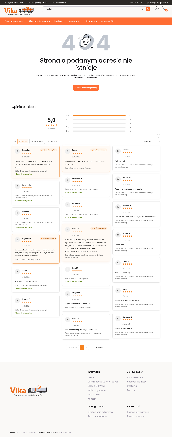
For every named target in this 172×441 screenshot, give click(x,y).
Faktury (131, 390)
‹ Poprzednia (72, 347)
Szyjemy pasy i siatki (15, 3)
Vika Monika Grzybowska (26, 432)
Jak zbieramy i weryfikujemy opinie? (158, 136)
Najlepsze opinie (37, 141)
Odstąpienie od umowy (100, 412)
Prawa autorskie (136, 416)
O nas (91, 377)
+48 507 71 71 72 (136, 3)
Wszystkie (23, 141)
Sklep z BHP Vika (96, 386)
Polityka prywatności (138, 412)
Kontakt (92, 398)
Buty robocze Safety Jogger (103, 381)
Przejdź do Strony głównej (86, 87)
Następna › (100, 347)
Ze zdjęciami (52, 141)
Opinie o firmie (60, 3)
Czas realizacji (135, 377)
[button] (148, 9)
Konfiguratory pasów (39, 3)
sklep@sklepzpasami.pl (159, 3)
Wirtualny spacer (97, 390)
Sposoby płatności (137, 381)
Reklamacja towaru (98, 416)
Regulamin (94, 394)
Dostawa (132, 386)
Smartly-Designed (63, 432)
